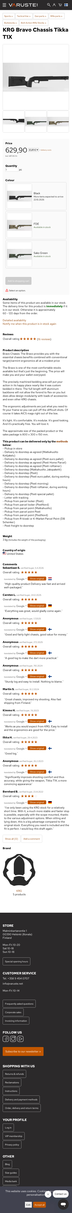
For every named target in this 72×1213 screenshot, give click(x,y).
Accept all (39, 1204)
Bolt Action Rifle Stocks (33, 22)
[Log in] (54, 5)
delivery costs (46, 150)
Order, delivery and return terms (21, 1108)
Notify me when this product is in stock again (29, 324)
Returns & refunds (14, 1073)
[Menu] (4, 5)
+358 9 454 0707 (18, 978)
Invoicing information (16, 1020)
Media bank (11, 1181)
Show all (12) (11, 838)
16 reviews (44, 339)
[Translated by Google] (14, 579)
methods (62, 441)
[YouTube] (20, 1039)
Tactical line (23, 16)
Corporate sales (13, 1012)
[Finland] (66, 5)
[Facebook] (6, 1039)
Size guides (11, 1172)
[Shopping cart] (60, 5)
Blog (7, 1164)
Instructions (11, 1091)
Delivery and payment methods (21, 1099)
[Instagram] (13, 1039)
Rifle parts (56, 16)
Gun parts (40, 16)
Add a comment (31, 838)
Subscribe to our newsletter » (23, 1051)
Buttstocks (10, 22)
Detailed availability (14, 320)
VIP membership (13, 1136)
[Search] (49, 5)
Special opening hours (16, 961)
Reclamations (12, 1082)
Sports (8, 16)
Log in (8, 1127)
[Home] (24, 5)
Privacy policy (12, 1144)
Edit (28, 1204)
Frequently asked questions (19, 1003)
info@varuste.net (13, 983)
